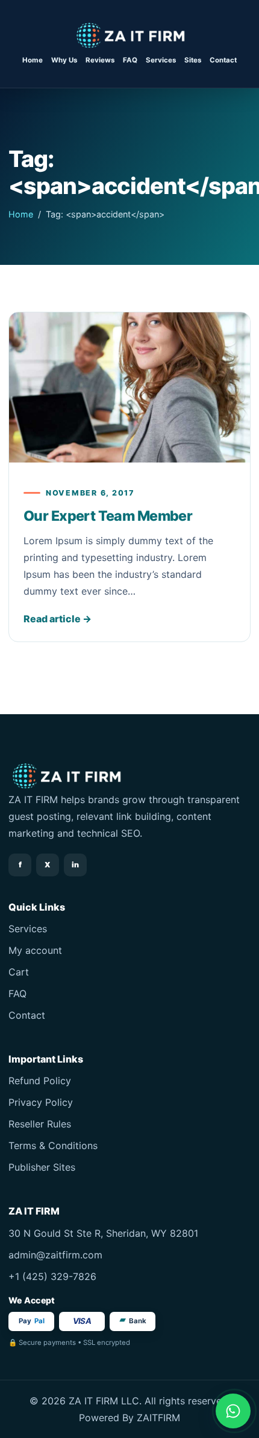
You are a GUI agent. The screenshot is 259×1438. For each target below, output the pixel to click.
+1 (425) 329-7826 (52, 1276)
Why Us (64, 60)
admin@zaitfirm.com (55, 1255)
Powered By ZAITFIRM (129, 1418)
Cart (18, 972)
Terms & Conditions (53, 1145)
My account (35, 950)
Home (32, 60)
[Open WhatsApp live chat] (233, 1411)
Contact (223, 60)
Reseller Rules (39, 1124)
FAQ (130, 60)
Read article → (57, 619)
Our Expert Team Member (107, 516)
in (75, 864)
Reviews (100, 60)
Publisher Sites (41, 1167)
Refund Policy (39, 1081)
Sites (192, 60)
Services (161, 60)
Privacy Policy (40, 1102)
